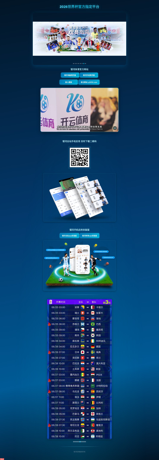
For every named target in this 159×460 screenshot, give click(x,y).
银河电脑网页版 (70, 75)
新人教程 (68, 82)
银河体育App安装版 (89, 236)
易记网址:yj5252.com (89, 82)
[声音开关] (115, 128)
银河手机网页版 (89, 75)
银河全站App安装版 (69, 236)
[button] (49, 369)
